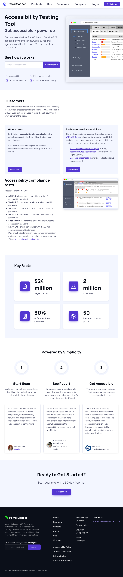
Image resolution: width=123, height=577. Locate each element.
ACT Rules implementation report (84, 148)
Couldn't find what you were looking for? (21, 542)
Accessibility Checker (82, 519)
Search (34, 547)
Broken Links (81, 525)
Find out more (14, 170)
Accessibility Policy (62, 547)
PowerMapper (17, 4)
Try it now (113, 4)
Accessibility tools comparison (83, 151)
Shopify (17, 449)
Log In (95, 4)
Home (56, 517)
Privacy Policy (59, 556)
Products (36, 4)
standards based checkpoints (26, 239)
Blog (55, 535)
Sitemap (57, 540)
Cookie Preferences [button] (62, 560)
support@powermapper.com (106, 521)
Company (80, 4)
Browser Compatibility (82, 531)
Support (57, 526)
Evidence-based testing (80, 158)
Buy (49, 4)
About (56, 531)
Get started (61, 491)
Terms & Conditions (62, 551)
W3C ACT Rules (73, 137)
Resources (63, 4)
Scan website (51, 64)
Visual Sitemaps (80, 539)
